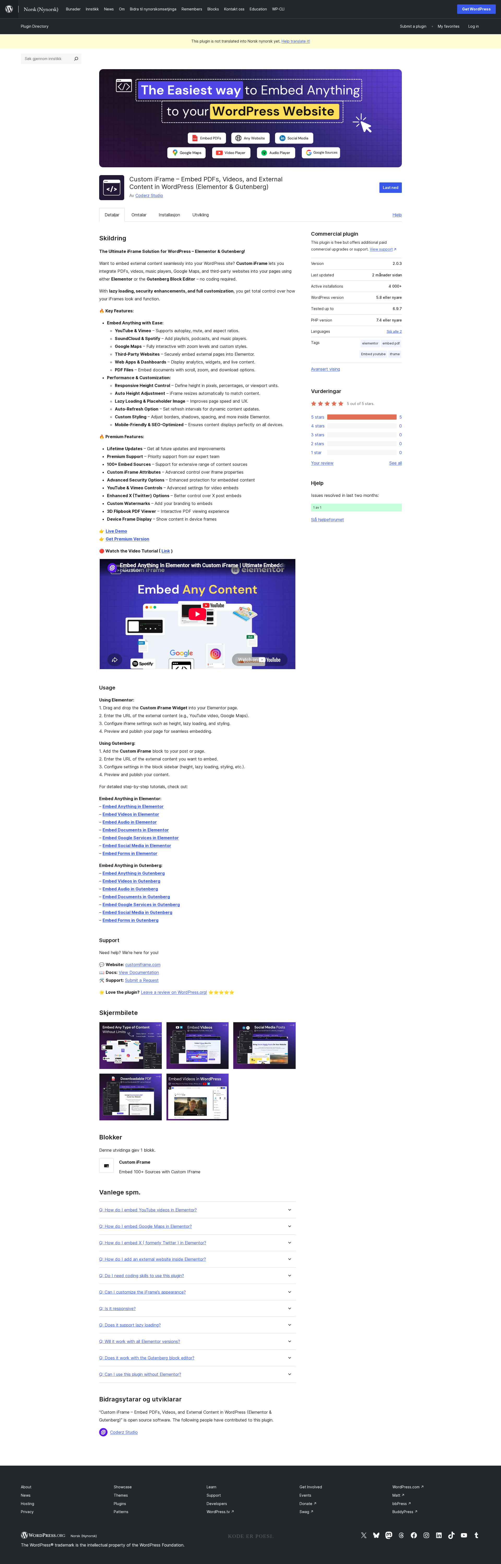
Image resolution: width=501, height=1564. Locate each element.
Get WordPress (476, 9)
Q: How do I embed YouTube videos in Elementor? (148, 1210)
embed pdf (391, 343)
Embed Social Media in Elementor (137, 845)
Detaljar (112, 214)
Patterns (121, 1511)
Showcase (123, 1487)
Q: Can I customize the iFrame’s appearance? (142, 1292)
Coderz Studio (149, 195)
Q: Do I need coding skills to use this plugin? (141, 1275)
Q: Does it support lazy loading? (130, 1325)
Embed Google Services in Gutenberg (141, 904)
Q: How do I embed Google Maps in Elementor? (145, 1226)
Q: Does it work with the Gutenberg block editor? (146, 1357)
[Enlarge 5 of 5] (221, 1080)
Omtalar (139, 214)
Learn (211, 1487)
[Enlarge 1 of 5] (155, 1029)
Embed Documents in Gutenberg (136, 896)
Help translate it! (296, 41)
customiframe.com (142, 964)
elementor (370, 343)
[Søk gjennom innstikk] (76, 58)
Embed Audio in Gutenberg (130, 888)
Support (214, 1495)
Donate (308, 1503)
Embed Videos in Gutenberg (131, 881)
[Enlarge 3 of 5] (288, 1029)
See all (395, 463)
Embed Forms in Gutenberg (130, 920)
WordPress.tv (220, 1511)
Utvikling (200, 214)
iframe (395, 354)
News (26, 1495)
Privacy (27, 1511)
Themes (121, 1495)
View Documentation (139, 972)
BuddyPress (405, 1511)
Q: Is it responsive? (117, 1308)
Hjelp (397, 214)
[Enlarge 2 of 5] (221, 1029)
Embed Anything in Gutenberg (134, 873)
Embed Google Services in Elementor (141, 837)
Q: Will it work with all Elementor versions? (139, 1341)
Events (305, 1495)
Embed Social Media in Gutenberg (137, 912)
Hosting (27, 1503)
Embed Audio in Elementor (130, 822)
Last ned (390, 187)
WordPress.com (408, 1487)
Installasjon (169, 214)
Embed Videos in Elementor (131, 814)
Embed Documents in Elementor (136, 829)
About (26, 1487)
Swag (307, 1511)
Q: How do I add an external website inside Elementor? (152, 1259)
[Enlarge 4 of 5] (155, 1080)
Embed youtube (373, 354)
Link (166, 551)
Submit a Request (142, 980)
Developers (217, 1503)
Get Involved (311, 1487)
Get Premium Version (127, 539)
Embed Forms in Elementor (130, 853)
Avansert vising (325, 369)
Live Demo (116, 531)
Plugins (120, 1503)
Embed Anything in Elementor (133, 806)
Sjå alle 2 (394, 331)
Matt (398, 1495)
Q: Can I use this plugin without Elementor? (140, 1374)
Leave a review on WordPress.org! (174, 992)
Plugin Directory (35, 26)
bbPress (401, 1503)
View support (381, 249)
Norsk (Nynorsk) (84, 1536)
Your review (322, 463)
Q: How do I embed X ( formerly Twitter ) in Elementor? (152, 1242)
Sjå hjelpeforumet (327, 519)
